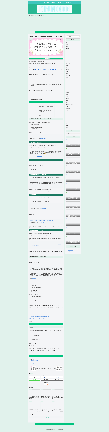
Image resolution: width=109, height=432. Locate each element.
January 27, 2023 (39, 156)
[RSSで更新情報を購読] (47, 384)
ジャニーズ (31, 373)
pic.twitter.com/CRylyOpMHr (49, 220)
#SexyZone (37, 220)
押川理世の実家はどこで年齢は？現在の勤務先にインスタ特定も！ (39, 318)
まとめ (40, 115)
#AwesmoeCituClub (42, 220)
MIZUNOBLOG (49, 428)
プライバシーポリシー (55, 428)
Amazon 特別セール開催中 (46, 58)
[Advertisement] (54, 24)
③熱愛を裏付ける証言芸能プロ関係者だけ (45, 110)
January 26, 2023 (43, 138)
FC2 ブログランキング (34, 360)
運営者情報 (60, 428)
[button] (46, 380)
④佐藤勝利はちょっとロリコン (44, 111)
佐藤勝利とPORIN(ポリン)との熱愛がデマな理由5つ (46, 106)
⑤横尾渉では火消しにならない (44, 112)
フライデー (34, 278)
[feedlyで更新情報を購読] (45, 384)
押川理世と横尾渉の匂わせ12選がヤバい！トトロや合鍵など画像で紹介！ (45, 69)
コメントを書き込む (46, 417)
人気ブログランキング (34, 363)
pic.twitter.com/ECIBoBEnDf (34, 245)
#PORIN (35, 220)
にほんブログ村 (70, 250)
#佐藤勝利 (31, 220)
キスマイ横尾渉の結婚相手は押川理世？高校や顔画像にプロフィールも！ (40, 316)
